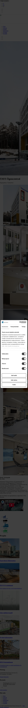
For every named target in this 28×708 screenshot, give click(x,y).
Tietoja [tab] (23, 326)
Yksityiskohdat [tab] (14, 326)
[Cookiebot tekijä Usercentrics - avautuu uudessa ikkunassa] (19, 322)
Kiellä (14, 384)
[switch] (24, 359)
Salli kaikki (14, 375)
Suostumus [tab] (5, 326)
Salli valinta (14, 380)
